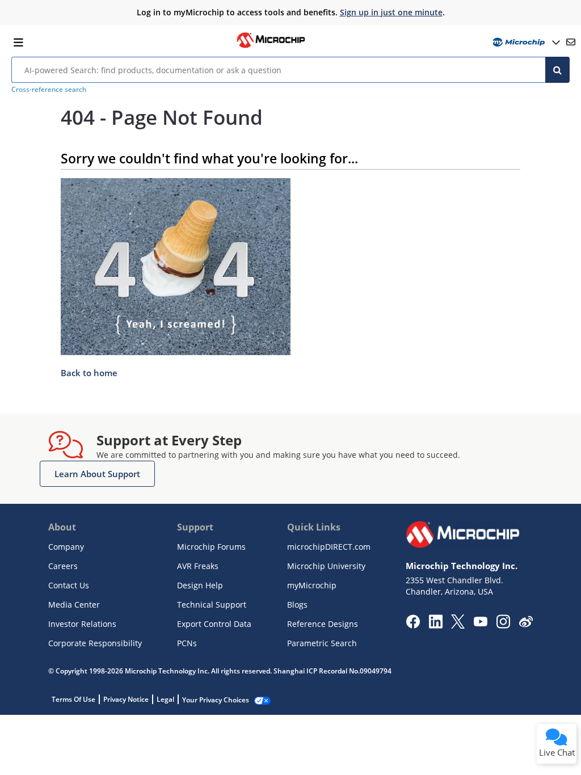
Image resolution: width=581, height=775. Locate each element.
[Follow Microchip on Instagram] (503, 625)
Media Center (74, 604)
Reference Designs (322, 623)
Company (66, 546)
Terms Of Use (73, 699)
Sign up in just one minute (391, 12)
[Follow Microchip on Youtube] (480, 623)
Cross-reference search (48, 89)
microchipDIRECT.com (329, 546)
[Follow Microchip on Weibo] (526, 624)
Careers (63, 566)
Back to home (89, 372)
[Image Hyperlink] (270, 46)
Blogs (297, 604)
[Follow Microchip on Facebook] (413, 625)
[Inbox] (570, 42)
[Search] (557, 70)
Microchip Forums (211, 546)
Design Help (200, 585)
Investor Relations (82, 623)
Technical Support (211, 604)
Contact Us (68, 585)
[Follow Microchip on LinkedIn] (435, 625)
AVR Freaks (197, 566)
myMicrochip (311, 585)
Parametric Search (322, 643)
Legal (165, 699)
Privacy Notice (126, 699)
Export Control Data (214, 623)
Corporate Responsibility (95, 643)
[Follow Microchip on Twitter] (458, 625)
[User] (525, 42)
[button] (97, 474)
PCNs (187, 643)
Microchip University (326, 566)
